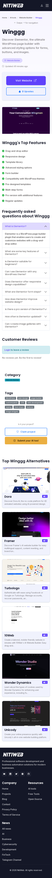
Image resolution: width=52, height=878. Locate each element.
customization (11, 403)
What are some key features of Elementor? (22, 253)
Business (6, 839)
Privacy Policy (9, 809)
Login (7, 349)
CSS (22, 403)
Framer (9, 541)
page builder (36, 398)
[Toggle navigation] (47, 5)
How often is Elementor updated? (23, 316)
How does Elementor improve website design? (21, 300)
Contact (6, 804)
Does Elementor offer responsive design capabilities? (23, 283)
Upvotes (28, 91)
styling (8, 407)
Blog (4, 799)
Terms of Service (11, 814)
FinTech (6, 854)
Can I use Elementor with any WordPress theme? (21, 273)
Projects (6, 794)
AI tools (13, 17)
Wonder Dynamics (17, 683)
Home (4, 17)
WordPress (10, 398)
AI (3, 833)
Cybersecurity (9, 844)
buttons (30, 407)
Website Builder (25, 17)
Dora (8, 497)
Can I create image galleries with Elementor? (23, 325)
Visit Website (24, 80)
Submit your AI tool (28, 440)
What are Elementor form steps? (23, 291)
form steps (19, 407)
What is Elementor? (15, 226)
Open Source (35, 799)
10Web (9, 635)
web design (23, 398)
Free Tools (33, 794)
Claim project (27, 431)
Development (9, 849)
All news (6, 828)
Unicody (10, 730)
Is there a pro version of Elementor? (24, 309)
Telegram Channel (11, 859)
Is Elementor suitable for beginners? (18, 263)
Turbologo (12, 588)
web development (35, 403)
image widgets (12, 412)
